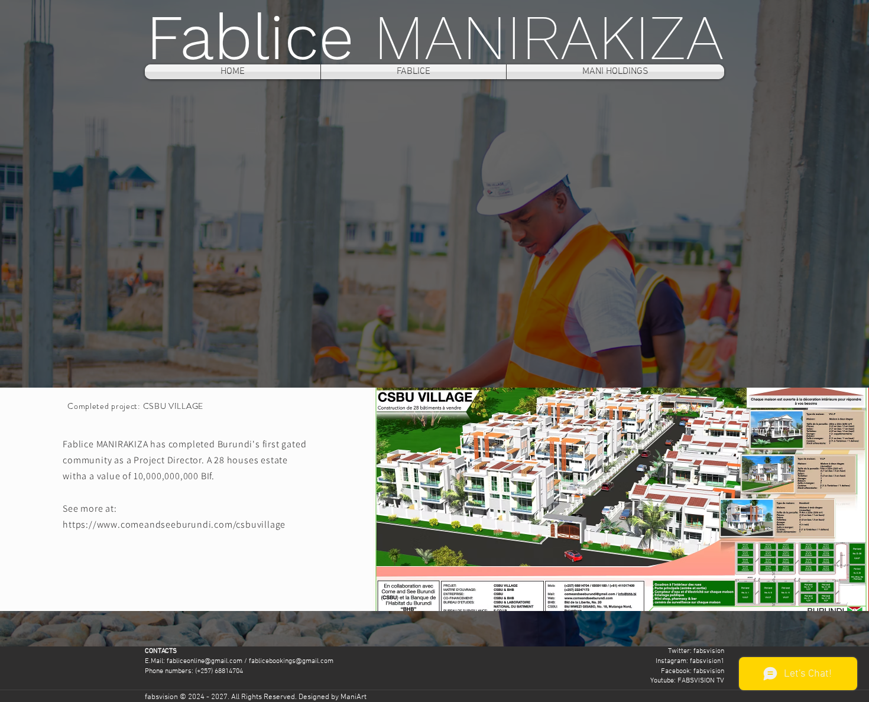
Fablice (260, 37)
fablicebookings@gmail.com (291, 661)
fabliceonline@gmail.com (204, 661)
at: (110, 508)
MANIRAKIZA (549, 37)
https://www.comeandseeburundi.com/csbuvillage (174, 524)
